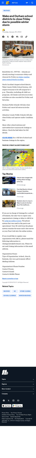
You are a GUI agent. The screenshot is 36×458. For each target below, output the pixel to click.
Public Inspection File (7, 418)
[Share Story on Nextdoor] (17, 36)
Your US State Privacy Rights (23, 414)
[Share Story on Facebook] (3, 36)
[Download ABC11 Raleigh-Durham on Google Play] (17, 405)
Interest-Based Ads (15, 416)
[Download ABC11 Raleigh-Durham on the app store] (6, 405)
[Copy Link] (26, 36)
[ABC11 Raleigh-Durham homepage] (8, 2)
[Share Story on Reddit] (12, 36)
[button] (3, 3)
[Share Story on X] (8, 36)
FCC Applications (19, 418)
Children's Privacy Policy (8, 414)
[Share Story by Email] (21, 36)
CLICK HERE (7, 137)
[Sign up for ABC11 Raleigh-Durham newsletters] (18, 401)
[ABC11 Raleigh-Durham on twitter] (9, 401)
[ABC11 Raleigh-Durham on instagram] (13, 401)
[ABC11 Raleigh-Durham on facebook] (4, 401)
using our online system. (13, 220)
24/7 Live (15, 3)
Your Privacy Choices (16, 412)
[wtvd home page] (5, 372)
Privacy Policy (5, 412)
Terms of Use (5, 416)
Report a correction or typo (10, 279)
